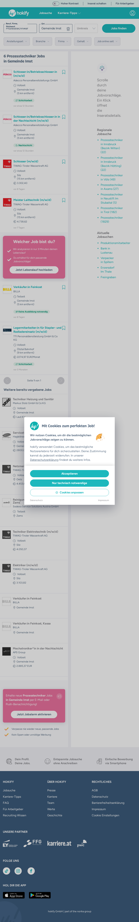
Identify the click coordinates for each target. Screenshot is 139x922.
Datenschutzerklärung (44, 460)
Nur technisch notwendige (69, 483)
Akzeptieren (69, 473)
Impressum (103, 500)
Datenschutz (36, 500)
